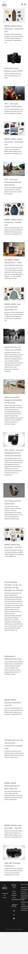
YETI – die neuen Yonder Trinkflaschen (13, 105)
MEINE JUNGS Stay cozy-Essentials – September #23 (12, 307)
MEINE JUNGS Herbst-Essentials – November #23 (13, 142)
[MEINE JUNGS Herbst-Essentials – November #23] (14, 129)
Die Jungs (4, 897)
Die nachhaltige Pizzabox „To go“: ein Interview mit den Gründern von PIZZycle (13, 586)
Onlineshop (4, 893)
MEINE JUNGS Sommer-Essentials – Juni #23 (13, 703)
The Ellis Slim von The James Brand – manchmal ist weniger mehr (13, 744)
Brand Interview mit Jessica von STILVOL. (13, 348)
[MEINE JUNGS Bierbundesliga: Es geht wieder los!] (14, 773)
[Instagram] (14, 910)
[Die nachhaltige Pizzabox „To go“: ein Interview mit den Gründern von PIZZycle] (14, 572)
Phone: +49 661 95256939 (14, 893)
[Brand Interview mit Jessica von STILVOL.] (14, 336)
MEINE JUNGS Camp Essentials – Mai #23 (13, 827)
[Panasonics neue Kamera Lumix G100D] (14, 58)
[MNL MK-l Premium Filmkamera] (14, 852)
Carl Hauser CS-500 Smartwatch (12, 502)
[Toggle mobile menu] (25, 4)
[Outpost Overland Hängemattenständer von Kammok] (14, 386)
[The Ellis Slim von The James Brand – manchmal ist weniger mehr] (14, 730)
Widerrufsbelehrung (23, 896)
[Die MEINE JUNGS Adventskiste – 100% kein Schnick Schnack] (14, 249)
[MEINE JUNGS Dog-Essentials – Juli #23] (14, 534)
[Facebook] (14, 914)
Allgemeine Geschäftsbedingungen (23, 889)
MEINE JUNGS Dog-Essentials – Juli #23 (13, 546)
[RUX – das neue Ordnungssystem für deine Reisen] (14, 169)
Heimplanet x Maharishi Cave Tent (12, 657)
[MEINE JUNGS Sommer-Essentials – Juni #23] (14, 689)
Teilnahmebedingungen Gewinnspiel (23, 909)
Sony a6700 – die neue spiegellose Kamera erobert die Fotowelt (13, 453)
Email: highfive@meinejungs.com (14, 898)
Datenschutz (23, 894)
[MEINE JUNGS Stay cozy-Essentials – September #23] (14, 294)
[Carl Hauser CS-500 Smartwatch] (14, 490)
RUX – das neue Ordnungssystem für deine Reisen (12, 182)
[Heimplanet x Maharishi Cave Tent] (14, 645)
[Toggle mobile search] (22, 4)
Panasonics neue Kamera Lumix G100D (13, 69)
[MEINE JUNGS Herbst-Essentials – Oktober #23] (14, 209)
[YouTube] (14, 918)
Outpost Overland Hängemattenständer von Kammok (13, 400)
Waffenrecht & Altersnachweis (23, 900)
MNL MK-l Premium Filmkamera (12, 864)
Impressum (23, 892)
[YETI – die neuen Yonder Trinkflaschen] (14, 93)
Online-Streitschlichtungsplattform (23, 905)
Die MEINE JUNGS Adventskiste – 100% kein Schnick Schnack (13, 263)
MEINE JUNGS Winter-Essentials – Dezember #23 (13, 29)
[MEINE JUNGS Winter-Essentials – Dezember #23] (14, 15)
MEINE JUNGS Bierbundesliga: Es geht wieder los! (12, 786)
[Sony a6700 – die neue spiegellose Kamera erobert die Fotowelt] (14, 439)
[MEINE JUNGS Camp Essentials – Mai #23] (14, 815)
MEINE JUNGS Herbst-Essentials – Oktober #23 (13, 222)
